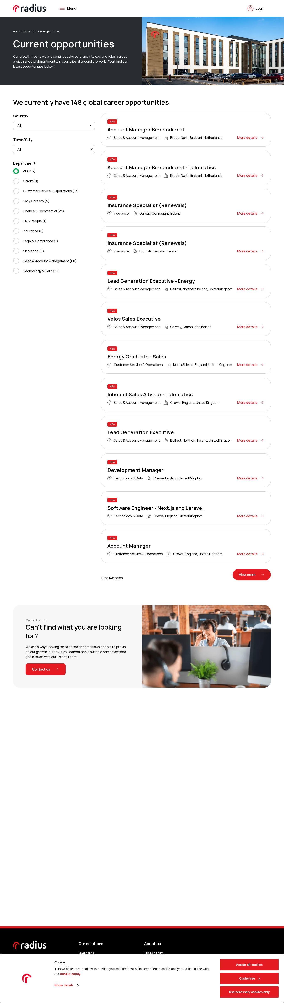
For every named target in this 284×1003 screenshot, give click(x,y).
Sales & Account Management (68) (50, 261)
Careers (27, 31)
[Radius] (29, 8)
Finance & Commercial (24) (43, 211)
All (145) (29, 171)
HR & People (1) (35, 221)
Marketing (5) (33, 251)
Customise (247, 978)
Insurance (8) (33, 231)
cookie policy (70, 974)
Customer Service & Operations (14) (51, 191)
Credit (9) (30, 181)
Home (16, 31)
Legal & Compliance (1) (40, 241)
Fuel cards (86, 953)
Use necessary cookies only (249, 992)
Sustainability (154, 953)
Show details (63, 985)
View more (247, 574)
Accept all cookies (249, 964)
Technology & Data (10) (41, 271)
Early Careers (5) (36, 201)
